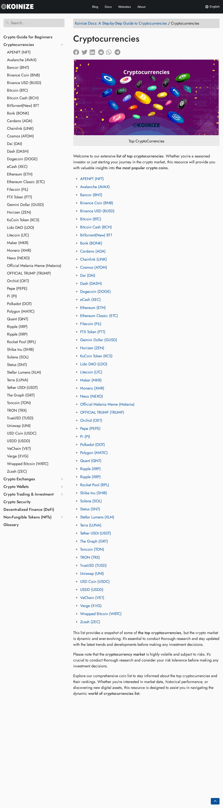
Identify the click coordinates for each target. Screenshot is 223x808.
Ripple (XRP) (17, 326)
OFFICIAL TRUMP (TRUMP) (29, 273)
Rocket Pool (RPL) (21, 342)
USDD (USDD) (18, 441)
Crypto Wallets (16, 486)
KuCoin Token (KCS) (23, 220)
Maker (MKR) (18, 243)
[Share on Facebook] (77, 51)
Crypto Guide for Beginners (27, 37)
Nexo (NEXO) (18, 258)
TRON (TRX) (17, 410)
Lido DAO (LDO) (20, 227)
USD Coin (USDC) (22, 433)
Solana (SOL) (18, 357)
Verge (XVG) (18, 456)
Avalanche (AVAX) (22, 60)
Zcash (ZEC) (17, 471)
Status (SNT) (17, 365)
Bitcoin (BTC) (17, 90)
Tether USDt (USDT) (22, 387)
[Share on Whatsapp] (110, 51)
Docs (108, 6)
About (141, 6)
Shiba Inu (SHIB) (20, 349)
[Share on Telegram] (119, 51)
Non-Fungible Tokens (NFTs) (27, 517)
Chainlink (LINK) (20, 128)
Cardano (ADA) (19, 121)
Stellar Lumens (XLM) (24, 372)
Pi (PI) (12, 296)
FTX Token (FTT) (19, 197)
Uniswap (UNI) (19, 425)
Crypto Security (17, 502)
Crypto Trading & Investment (28, 494)
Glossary (11, 525)
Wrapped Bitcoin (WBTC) (28, 464)
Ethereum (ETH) (20, 174)
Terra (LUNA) (17, 380)
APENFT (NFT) (19, 52)
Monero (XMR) (19, 250)
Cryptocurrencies (18, 44)
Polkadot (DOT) (19, 304)
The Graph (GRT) (21, 395)
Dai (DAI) (14, 144)
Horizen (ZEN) (19, 212)
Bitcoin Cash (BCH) (23, 98)
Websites (124, 6)
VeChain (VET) (19, 448)
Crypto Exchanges (19, 479)
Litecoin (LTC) (18, 235)
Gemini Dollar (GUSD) (25, 204)
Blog (95, 6)
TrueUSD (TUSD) (20, 418)
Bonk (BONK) (18, 113)
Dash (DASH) (18, 151)
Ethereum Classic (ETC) (26, 182)
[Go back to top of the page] (215, 801)
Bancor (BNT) (18, 67)
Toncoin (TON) (19, 403)
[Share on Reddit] (102, 51)
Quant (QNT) (17, 319)
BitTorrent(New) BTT (23, 105)
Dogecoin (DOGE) (22, 159)
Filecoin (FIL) (17, 189)
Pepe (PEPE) (17, 288)
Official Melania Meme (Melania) (34, 265)
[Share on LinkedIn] (94, 51)
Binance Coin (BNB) (23, 75)
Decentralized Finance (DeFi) (28, 509)
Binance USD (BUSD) (24, 83)
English (214, 6)
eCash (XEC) (17, 166)
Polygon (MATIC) (21, 311)
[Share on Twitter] (85, 51)
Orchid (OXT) (18, 281)
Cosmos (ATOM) (20, 136)
